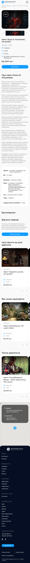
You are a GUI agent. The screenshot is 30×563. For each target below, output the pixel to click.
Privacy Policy (6, 552)
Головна (3, 5)
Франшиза (5, 481)
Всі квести (5, 456)
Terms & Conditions (7, 555)
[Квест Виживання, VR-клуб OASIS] (15, 321)
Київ (3, 504)
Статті (3, 471)
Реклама (4, 484)
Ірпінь (3, 526)
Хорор (10, 45)
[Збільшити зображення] (15, 19)
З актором (14, 5)
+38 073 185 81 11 (6, 534)
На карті (4, 459)
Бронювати (15, 67)
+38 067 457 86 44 (7, 536)
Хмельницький (6, 521)
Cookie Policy (20, 552)
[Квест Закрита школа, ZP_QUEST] (15, 267)
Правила (4, 466)
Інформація (5, 486)
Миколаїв (5, 518)
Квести (4, 453)
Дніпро (4, 509)
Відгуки (4, 474)
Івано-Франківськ (7, 514)
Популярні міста (7, 501)
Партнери (5, 489)
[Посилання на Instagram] (2, 539)
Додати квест (8, 545)
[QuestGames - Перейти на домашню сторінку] (9, 2)
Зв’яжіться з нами (7, 493)
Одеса (4, 506)
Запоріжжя (8, 5)
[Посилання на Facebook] (5, 539)
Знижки (4, 469)
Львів (3, 511)
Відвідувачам (6, 464)
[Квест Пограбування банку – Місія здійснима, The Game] (15, 374)
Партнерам (5, 478)
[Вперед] (26, 290)
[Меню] (27, 2)
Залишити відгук (15, 234)
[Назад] (22, 290)
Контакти (4, 496)
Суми (3, 523)
